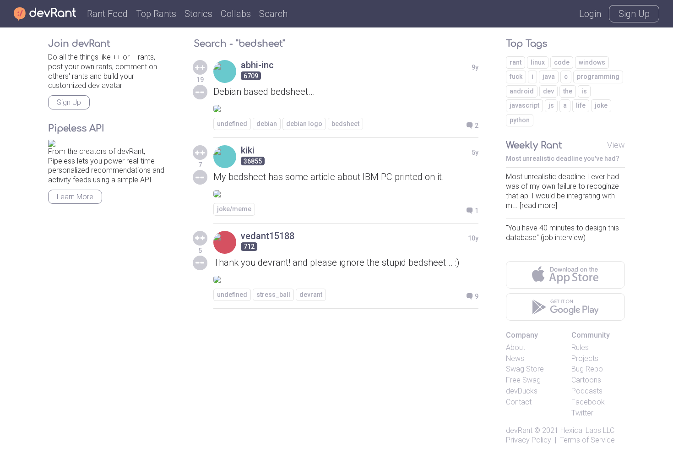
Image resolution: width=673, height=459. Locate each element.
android (522, 91)
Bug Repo (587, 369)
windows (592, 62)
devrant (310, 294)
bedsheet (345, 123)
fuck (516, 76)
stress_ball (273, 294)
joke (601, 105)
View (616, 145)
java (549, 76)
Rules (580, 347)
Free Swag (523, 380)
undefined (232, 123)
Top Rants (156, 13)
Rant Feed (107, 13)
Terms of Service (587, 440)
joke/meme (234, 209)
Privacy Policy (528, 440)
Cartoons (586, 380)
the (567, 91)
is (584, 91)
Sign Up (634, 13)
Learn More (75, 196)
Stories (198, 13)
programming (598, 76)
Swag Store (525, 369)
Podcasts (586, 391)
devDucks (521, 391)
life (581, 105)
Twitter (582, 413)
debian (266, 123)
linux (538, 62)
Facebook (588, 402)
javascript (524, 105)
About (515, 347)
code (562, 62)
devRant (519, 430)
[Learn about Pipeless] (51, 141)
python (520, 120)
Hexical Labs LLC (587, 430)
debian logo (304, 123)
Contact (519, 402)
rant (515, 62)
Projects (584, 358)
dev (548, 91)
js (551, 105)
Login (590, 13)
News (515, 358)
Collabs (236, 13)
